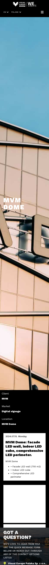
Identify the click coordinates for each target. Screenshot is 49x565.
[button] (6, 12)
